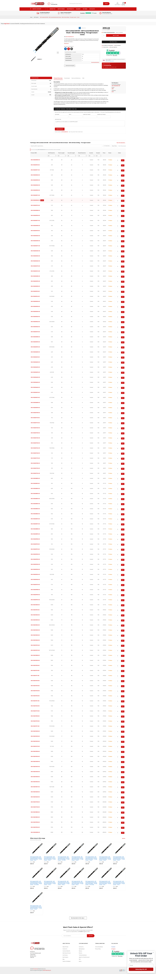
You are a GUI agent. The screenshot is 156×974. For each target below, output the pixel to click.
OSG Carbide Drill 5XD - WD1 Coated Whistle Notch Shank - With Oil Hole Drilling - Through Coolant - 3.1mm (50, 858)
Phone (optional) (86, 114)
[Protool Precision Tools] (37, 3)
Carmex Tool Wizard (66, 961)
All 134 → (124, 838)
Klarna (80, 961)
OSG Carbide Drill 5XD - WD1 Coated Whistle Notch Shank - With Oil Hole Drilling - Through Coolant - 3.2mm (78, 858)
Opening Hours (82, 948)
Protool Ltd (35, 968)
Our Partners (65, 955)
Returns (80, 953)
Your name (57, 114)
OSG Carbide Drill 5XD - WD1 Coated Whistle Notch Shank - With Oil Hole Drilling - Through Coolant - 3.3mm (91, 858)
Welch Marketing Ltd (47, 970)
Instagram (113, 948)
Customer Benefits (66, 951)
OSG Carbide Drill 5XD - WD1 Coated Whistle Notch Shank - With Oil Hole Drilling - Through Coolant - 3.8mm (64, 883)
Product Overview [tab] (58, 78)
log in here (6, 23)
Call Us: (52, 3)
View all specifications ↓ (95, 62)
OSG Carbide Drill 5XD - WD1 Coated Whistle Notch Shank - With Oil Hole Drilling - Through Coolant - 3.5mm (119, 858)
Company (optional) (101, 114)
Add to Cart (116, 35)
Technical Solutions (83, 955)
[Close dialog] (153, 953)
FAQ (79, 959)
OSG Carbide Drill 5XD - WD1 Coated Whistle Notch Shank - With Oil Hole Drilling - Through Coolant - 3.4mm (105, 858)
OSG (34, 862)
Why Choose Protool (67, 953)
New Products (65, 957)
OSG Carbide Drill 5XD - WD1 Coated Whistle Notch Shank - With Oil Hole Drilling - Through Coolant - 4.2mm (36, 907)
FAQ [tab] (83, 78)
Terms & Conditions (99, 946)
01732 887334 (107, 65)
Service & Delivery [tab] (76, 78)
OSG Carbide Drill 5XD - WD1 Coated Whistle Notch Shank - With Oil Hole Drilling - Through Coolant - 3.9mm (78, 883)
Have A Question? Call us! (39, 947)
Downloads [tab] (67, 78)
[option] (33, 59)
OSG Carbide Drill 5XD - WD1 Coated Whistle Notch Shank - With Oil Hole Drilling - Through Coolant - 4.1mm (119, 883)
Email (70, 114)
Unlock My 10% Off (141, 969)
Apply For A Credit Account (84, 957)
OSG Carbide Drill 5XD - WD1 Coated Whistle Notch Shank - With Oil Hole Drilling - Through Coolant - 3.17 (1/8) (64, 858)
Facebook (113, 946)
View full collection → (121, 142)
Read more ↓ (66, 43)
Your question (58, 119)
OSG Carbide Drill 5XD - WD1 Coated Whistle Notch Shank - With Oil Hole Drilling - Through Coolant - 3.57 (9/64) (36, 883)
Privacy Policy (98, 948)
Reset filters (114, 146)
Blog (63, 959)
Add (122, 160)
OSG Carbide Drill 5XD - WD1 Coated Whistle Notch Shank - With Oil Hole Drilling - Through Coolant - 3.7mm (50, 883)
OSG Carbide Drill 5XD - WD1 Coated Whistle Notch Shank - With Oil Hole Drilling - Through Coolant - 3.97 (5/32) (91, 883)
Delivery (80, 951)
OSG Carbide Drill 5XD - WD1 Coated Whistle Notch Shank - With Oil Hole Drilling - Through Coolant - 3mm (36, 858)
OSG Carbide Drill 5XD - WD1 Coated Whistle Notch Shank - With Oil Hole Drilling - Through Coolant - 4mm (105, 883)
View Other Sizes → (114, 41)
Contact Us (65, 948)
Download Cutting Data (70, 65)
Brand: (31, 862)
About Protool (65, 946)
